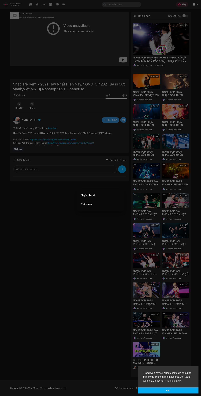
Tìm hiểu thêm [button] (173, 381)
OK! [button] (168, 390)
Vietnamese (86, 204)
